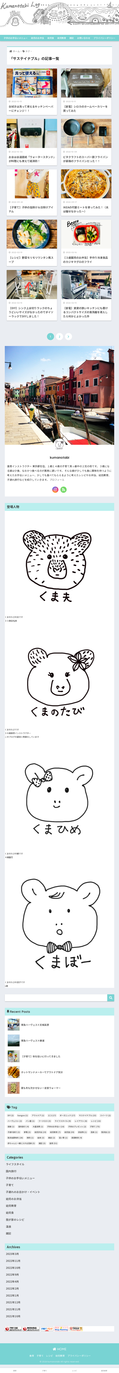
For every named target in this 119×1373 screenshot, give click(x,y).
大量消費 (38, 1126)
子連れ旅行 (14, 1132)
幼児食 (50, 37)
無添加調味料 (15, 1137)
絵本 (40, 1137)
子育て (95, 1126)
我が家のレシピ (15, 1219)
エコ (52, 1115)
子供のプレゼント (77, 1126)
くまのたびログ (59, 32)
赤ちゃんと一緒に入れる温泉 (21, 1143)
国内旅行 (23, 1126)
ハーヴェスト (15, 1121)
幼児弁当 (40, 1132)
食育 (53, 1143)
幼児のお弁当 (37, 37)
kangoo (23, 1115)
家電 (27, 1132)
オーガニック (67, 1115)
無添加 (105, 1132)
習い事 (63, 1137)
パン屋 (30, 1121)
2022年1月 (12, 1295)
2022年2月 (12, 1288)
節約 (30, 1137)
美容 (51, 1137)
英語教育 (76, 1137)
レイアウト (81, 1121)
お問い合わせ (83, 37)
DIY (11, 1115)
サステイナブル (87, 1115)
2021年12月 (13, 1302)
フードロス (44, 1121)
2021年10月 (13, 1316)
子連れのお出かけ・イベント (23, 1192)
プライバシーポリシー (104, 37)
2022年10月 (13, 1268)
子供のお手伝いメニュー (16, 37)
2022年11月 (13, 1261)
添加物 (82, 1132)
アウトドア (38, 1115)
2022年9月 (12, 1274)
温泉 (94, 1132)
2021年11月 (13, 1309)
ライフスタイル (63, 1121)
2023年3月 (12, 1254)
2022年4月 (12, 1281)
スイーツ (105, 1115)
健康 (11, 1126)
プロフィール (57, 479)
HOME (61, 1349)
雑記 (71, 37)
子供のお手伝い (55, 1126)
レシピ (96, 1121)
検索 (110, 997)
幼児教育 (61, 37)
